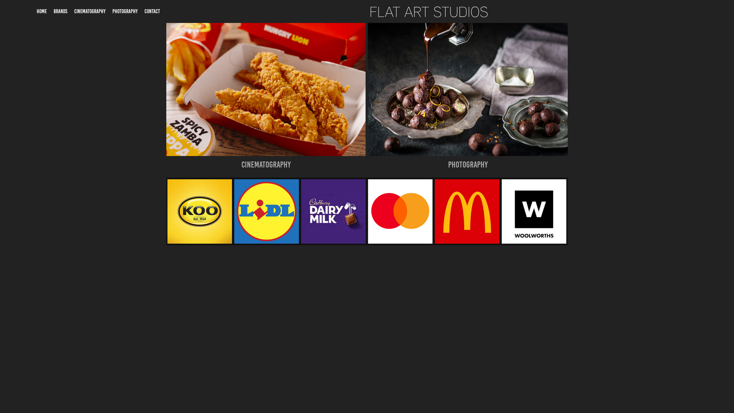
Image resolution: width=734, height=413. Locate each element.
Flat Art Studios (429, 11)
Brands (60, 11)
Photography (125, 11)
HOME (42, 11)
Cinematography (90, 11)
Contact (152, 11)
